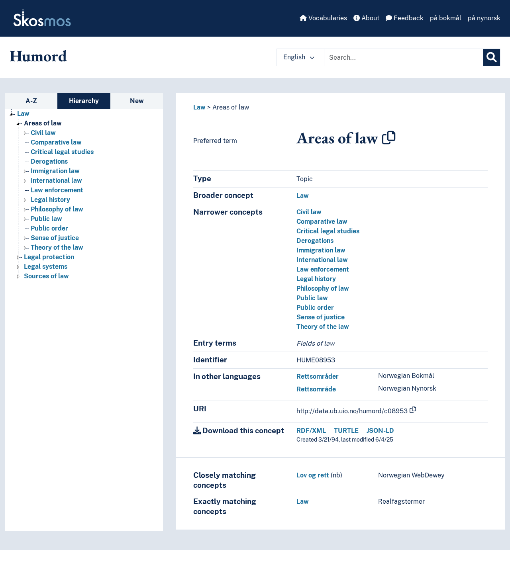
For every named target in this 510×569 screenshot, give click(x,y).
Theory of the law (57, 247)
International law (56, 180)
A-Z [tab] (31, 101)
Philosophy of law (57, 209)
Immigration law (55, 171)
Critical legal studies (62, 152)
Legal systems (45, 266)
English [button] (295, 57)
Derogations (49, 161)
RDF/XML (311, 430)
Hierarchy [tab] (84, 101)
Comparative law (56, 142)
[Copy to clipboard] (389, 138)
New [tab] (137, 101)
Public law (46, 219)
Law (23, 113)
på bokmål (445, 18)
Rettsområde (316, 389)
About (369, 18)
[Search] (491, 57)
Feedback (408, 18)
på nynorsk (484, 18)
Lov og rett (312, 475)
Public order (49, 228)
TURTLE (346, 430)
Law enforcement (57, 190)
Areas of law (43, 123)
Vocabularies (327, 18)
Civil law (43, 133)
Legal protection (49, 257)
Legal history (50, 199)
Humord (38, 55)
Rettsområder (317, 376)
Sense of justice (55, 238)
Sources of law (46, 276)
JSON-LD (380, 430)
